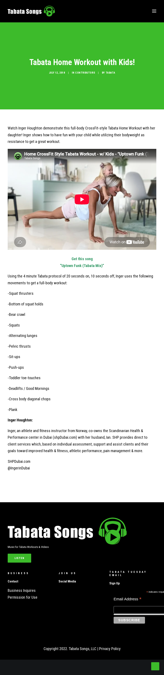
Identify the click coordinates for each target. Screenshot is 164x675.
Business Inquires (22, 590)
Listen (19, 558)
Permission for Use (22, 597)
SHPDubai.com (19, 461)
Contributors (85, 72)
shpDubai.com (65, 437)
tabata (110, 72)
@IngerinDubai (19, 468)
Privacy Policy (110, 648)
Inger (11, 430)
